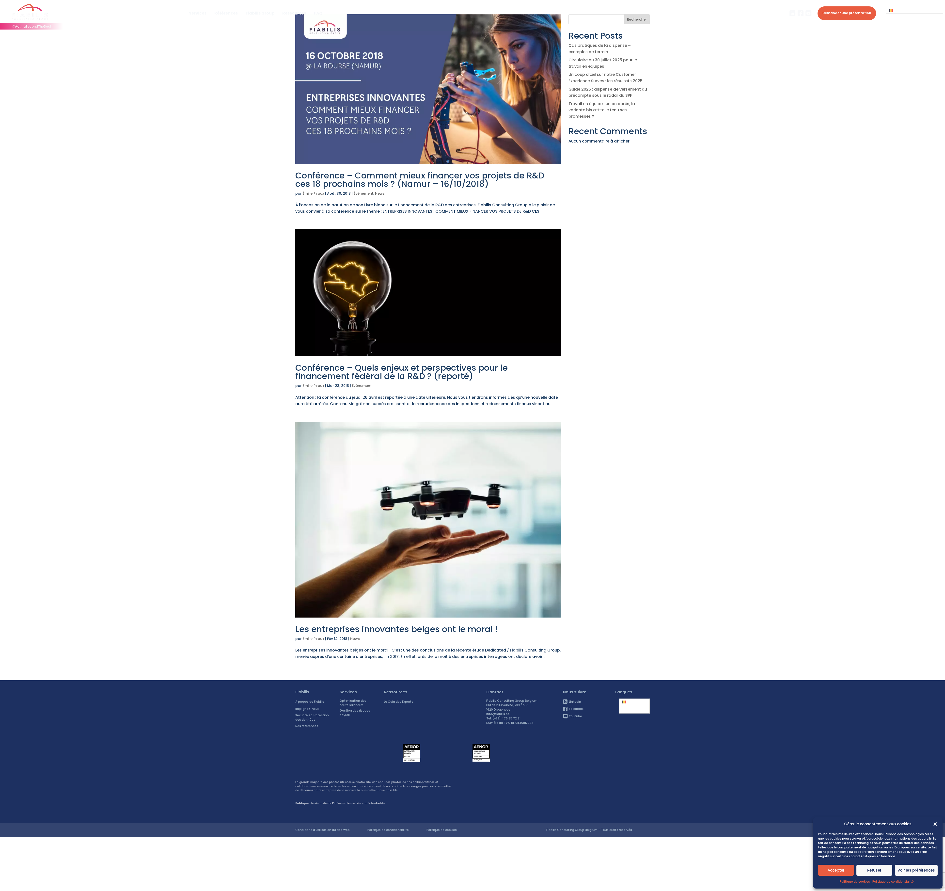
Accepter (836, 870)
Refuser (874, 870)
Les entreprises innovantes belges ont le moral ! (396, 629)
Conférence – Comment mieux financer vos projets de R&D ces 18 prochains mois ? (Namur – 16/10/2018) (419, 180)
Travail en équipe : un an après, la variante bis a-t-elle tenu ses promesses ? (601, 110)
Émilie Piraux (313, 193)
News (380, 193)
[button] (935, 824)
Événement (363, 193)
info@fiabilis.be (498, 714)
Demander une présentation (846, 13)
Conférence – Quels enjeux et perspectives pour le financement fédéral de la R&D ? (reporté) (401, 372)
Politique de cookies (855, 881)
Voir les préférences (916, 870)
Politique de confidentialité (893, 881)
